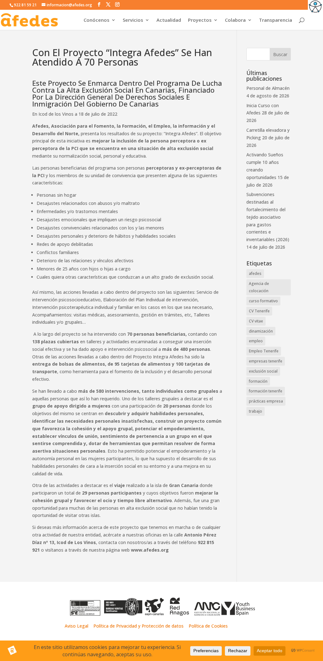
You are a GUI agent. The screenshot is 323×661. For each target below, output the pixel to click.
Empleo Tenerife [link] (264, 351)
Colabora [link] (235, 20)
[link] (315, 7)
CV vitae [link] (256, 321)
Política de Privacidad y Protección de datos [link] (139, 626)
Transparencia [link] (275, 20)
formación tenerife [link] (265, 391)
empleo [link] (256, 341)
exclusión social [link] (263, 371)
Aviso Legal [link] (76, 626)
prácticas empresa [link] (266, 401)
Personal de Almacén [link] (268, 88)
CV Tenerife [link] (259, 311)
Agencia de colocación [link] (259, 287)
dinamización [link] (261, 331)
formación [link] (258, 381)
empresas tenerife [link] (265, 361)
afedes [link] (255, 273)
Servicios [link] (133, 20)
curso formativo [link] (263, 301)
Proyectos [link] (200, 20)
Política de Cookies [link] (208, 626)
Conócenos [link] (96, 20)
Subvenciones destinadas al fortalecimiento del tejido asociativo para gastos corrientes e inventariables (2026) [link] (267, 216)
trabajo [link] (255, 411)
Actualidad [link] (168, 20)
